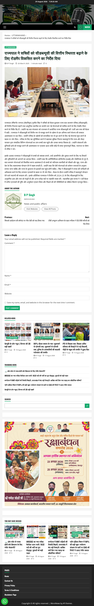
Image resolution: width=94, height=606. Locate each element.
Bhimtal (53, 536)
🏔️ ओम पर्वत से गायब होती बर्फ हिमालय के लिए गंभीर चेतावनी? (25, 371)
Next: (68, 220)
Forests (74, 536)
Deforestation (77, 533)
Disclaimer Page (10, 594)
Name (8, 275)
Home (7, 576)
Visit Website (32, 209)
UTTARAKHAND (10, 47)
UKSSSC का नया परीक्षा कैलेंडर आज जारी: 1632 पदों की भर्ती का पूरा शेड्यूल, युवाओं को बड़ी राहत (36, 375)
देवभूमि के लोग (47, 13)
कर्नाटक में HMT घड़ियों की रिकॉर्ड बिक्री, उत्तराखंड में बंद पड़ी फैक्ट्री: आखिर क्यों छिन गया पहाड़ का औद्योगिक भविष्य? (43, 380)
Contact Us (9, 580)
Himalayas (10, 536)
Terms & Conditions (12, 590)
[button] (4, 27)
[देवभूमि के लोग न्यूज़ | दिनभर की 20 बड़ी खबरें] (18, 332)
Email (8, 284)
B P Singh (10, 63)
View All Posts (50, 209)
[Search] (87, 406)
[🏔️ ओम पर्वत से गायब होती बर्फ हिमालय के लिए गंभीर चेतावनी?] (14, 532)
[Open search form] (75, 27)
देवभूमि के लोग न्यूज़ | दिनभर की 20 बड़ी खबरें (17, 345)
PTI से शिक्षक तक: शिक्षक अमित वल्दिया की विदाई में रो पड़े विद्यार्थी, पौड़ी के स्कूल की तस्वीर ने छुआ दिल (76, 346)
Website (8, 293)
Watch (87, 27)
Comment (10, 243)
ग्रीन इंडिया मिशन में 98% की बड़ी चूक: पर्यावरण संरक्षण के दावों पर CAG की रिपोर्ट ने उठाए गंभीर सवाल (38, 384)
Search (8, 399)
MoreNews (55, 603)
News (38, 338)
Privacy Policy (10, 585)
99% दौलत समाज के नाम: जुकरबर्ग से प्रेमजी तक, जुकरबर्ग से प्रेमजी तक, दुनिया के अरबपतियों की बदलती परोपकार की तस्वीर (47, 348)
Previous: (24, 219)
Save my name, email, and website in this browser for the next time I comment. (41, 302)
